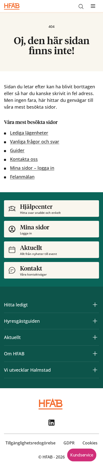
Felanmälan (22, 177)
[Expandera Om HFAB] (95, 354)
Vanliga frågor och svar (34, 142)
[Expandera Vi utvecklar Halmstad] (95, 370)
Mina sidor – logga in (32, 168)
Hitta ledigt (16, 305)
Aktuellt (12, 337)
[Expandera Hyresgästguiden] (95, 321)
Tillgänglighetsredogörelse (31, 443)
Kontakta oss (24, 159)
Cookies (90, 443)
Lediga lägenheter (29, 133)
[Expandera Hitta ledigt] (95, 305)
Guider (17, 150)
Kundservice (81, 455)
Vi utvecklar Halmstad (27, 370)
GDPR (69, 443)
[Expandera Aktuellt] (95, 337)
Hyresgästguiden (22, 321)
